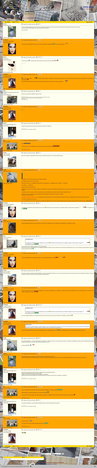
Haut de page (7, 446)
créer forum (35, 462)
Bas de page (7, 22)
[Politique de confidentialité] (30, 466)
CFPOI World (6, 18)
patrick (92, 9)
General (12, 18)
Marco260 (88, 9)
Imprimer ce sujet (7, 459)
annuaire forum (49, 462)
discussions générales (20, 18)
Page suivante (89, 22)
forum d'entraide (42, 462)
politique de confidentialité (58, 462)
